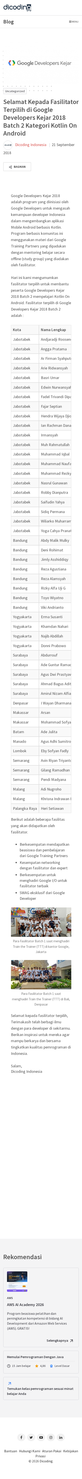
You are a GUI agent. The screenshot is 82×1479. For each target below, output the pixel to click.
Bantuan (10, 1451)
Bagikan (19, 167)
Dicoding (46, 1461)
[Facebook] (21, 1437)
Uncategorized (15, 91)
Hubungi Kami (29, 1451)
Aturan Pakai (51, 1451)
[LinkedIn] (61, 1437)
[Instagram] (51, 1437)
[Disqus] (41, 1150)
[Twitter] (31, 1437)
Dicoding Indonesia (30, 144)
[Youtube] (41, 1437)
